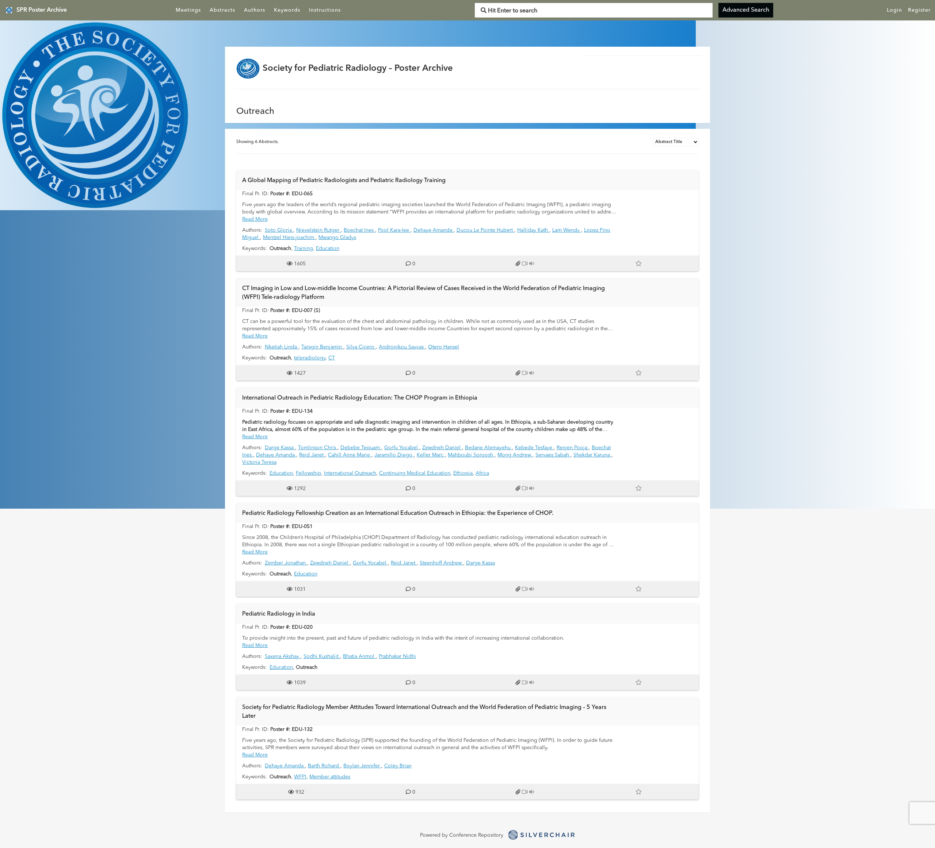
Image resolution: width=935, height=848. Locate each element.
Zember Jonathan (286, 563)
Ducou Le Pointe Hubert (485, 230)
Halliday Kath (533, 230)
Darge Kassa (280, 447)
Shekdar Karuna (592, 455)
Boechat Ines (359, 230)
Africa (482, 473)
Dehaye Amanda (433, 230)
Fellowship (308, 473)
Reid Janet (312, 455)
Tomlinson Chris (317, 447)
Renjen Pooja (573, 447)
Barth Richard (324, 765)
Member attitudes (329, 776)
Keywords (287, 10)
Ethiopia (463, 473)
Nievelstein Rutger (318, 230)
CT (331, 358)
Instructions (325, 10)
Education (327, 248)
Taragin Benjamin (322, 347)
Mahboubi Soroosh (471, 455)
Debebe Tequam (360, 447)
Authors (254, 10)
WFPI (300, 776)
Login (894, 10)
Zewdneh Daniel (442, 447)
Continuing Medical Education (414, 473)
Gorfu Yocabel (401, 447)
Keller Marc (431, 455)
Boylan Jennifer (362, 765)
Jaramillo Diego (394, 455)
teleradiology (309, 358)
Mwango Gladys (337, 237)
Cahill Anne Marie (349, 455)
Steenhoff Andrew (441, 563)
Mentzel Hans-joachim (289, 237)
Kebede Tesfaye (534, 447)
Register (919, 10)
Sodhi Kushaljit (322, 656)
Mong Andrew (515, 455)
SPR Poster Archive (41, 10)
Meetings (188, 10)
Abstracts (222, 10)
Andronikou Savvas (402, 347)
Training (303, 248)
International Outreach (350, 473)
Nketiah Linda (281, 347)
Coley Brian (398, 765)
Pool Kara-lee (394, 230)
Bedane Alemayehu (488, 447)
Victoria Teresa (259, 462)
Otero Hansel (443, 347)
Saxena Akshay (283, 656)
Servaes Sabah (552, 455)
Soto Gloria (279, 230)
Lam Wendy (566, 230)
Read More (255, 219)
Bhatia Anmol (359, 656)
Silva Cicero (361, 347)
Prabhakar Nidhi (397, 656)
